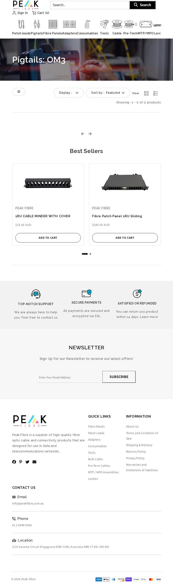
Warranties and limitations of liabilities (142, 467)
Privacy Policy (135, 458)
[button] (85, 254)
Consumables (97, 446)
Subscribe (118, 376)
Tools (92, 452)
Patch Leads (96, 433)
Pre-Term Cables (99, 466)
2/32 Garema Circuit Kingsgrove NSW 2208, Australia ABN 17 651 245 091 (60, 547)
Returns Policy (136, 451)
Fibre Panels (96, 426)
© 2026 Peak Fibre (23, 579)
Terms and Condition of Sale (142, 435)
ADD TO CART (48, 238)
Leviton (93, 479)
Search (145, 4)
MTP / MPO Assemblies (103, 472)
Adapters (94, 439)
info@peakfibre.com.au (28, 503)
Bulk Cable (95, 459)
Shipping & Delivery (139, 445)
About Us (132, 426)
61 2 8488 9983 (22, 525)
